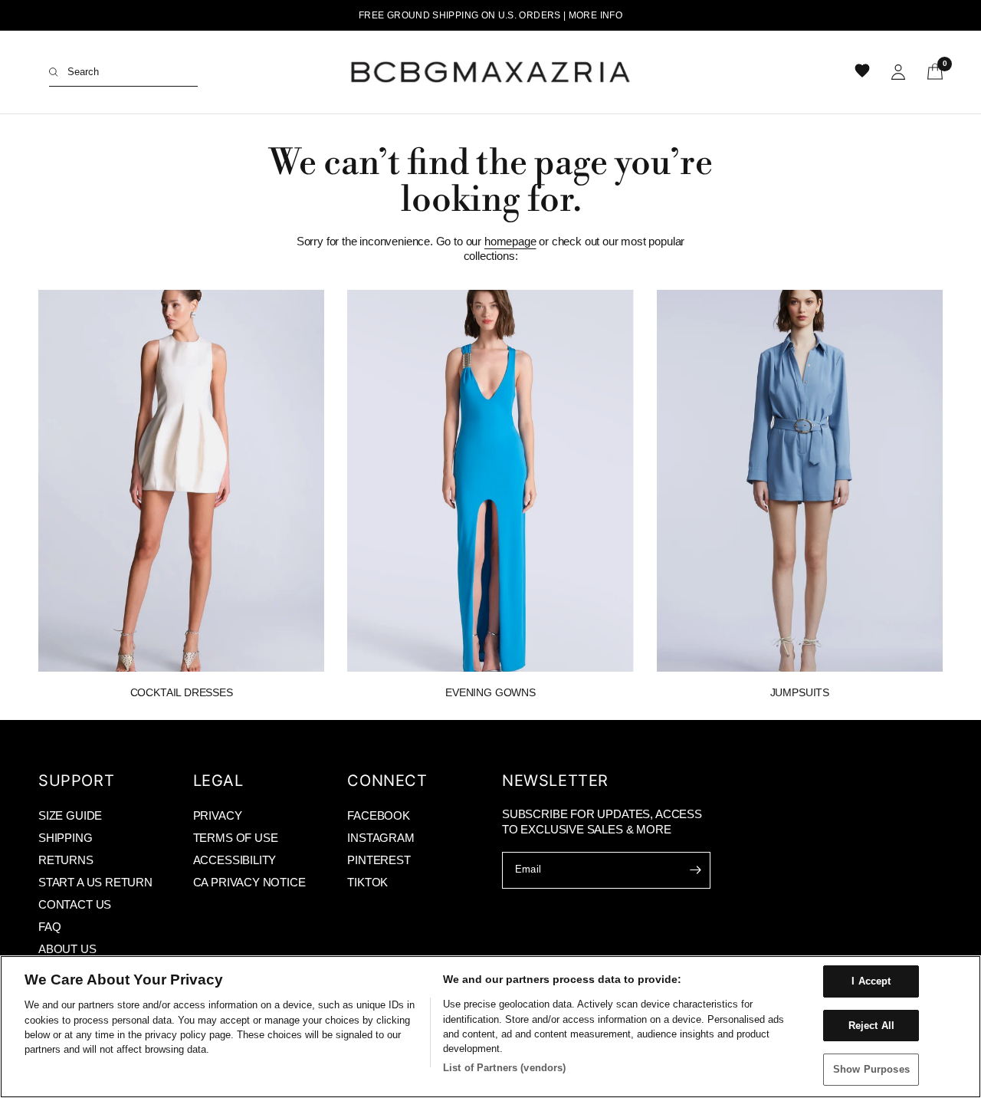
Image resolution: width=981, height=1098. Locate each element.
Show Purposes (871, 1069)
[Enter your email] (695, 870)
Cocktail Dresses (181, 692)
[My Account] (898, 72)
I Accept (871, 981)
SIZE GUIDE (70, 815)
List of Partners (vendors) (504, 1067)
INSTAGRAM (380, 837)
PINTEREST (378, 859)
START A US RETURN (95, 882)
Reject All (871, 1025)
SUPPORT (76, 780)
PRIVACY (217, 815)
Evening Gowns (490, 692)
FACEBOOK (378, 815)
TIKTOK (367, 882)
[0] (930, 72)
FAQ (49, 926)
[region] (490, 1026)
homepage (510, 241)
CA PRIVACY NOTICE (249, 882)
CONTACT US (74, 904)
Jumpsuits (799, 692)
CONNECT (387, 780)
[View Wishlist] (864, 72)
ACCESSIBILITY (235, 859)
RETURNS (66, 859)
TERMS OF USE (235, 837)
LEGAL (218, 780)
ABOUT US (67, 948)
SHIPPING (65, 837)
